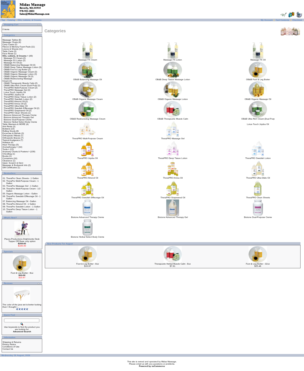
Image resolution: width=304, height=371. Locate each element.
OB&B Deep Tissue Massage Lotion (21, 67)
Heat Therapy (9, 145)
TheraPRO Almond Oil (14, 101)
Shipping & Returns (11, 342)
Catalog (11, 20)
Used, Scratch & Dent (12, 163)
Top (3, 20)
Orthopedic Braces (11, 138)
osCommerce (158, 366)
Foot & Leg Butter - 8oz (22, 273)
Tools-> (5, 149)
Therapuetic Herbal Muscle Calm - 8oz (172, 264)
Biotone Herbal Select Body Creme (20, 122)
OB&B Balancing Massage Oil (18, 65)
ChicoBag (7, 154)
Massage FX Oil (11, 63)
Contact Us (7, 349)
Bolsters (6, 129)
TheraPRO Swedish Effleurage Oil (20, 108)
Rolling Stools (9, 131)
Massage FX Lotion (13, 60)
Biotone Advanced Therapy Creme (20, 115)
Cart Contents (282, 20)
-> (15, 56)
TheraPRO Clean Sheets (16, 113)
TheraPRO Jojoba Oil (14, 94)
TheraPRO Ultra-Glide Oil (16, 106)
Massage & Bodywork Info (15, 165)
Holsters (6, 142)
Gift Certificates (9, 167)
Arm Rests (7, 126)
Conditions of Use (10, 347)
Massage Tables (10, 40)
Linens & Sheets (10, 49)
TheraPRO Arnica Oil (13, 104)
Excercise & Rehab (11, 133)
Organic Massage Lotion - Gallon (22, 193)
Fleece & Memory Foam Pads (16, 47)
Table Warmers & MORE (13, 124)
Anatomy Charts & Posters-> (16, 151)
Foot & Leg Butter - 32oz (258, 264)
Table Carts (7, 51)
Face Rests (7, 53)
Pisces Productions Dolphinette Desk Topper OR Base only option (21, 240)
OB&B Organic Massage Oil (17, 76)
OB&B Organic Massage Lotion (19, 74)
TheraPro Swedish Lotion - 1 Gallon (23, 206)
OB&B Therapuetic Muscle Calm (19, 83)
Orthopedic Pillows (11, 135)
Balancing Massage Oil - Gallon (21, 201)
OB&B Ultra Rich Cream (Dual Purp (20, 85)
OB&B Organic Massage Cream (19, 72)
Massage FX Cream (13, 58)
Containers (7, 158)
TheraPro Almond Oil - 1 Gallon (21, 204)
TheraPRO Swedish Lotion (16, 99)
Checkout (297, 20)
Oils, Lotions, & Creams (30, 20)
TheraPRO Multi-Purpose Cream (19, 88)
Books (5, 156)
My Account (267, 20)
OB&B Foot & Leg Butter (16, 69)
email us (140, 364)
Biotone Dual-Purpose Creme (18, 119)
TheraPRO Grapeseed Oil (16, 110)
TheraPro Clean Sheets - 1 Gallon (22, 178)
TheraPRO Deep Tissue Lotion (18, 97)
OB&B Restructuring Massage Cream (87, 119)
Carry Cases (8, 44)
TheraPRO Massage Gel (15, 90)
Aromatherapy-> (10, 147)
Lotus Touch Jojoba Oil (15, 92)
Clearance (7, 161)
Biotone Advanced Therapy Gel (19, 117)
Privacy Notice (9, 344)
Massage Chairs (10, 42)
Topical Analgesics (11, 140)
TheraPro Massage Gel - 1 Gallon (22, 186)
